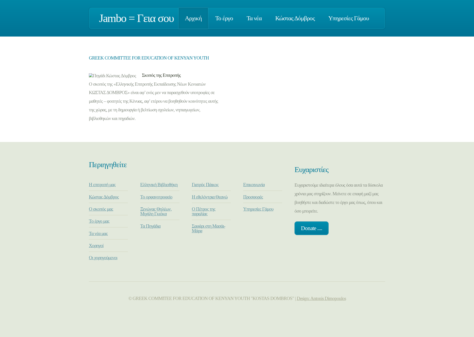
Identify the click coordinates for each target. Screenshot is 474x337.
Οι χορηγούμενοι (103, 257)
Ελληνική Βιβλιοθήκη (159, 184)
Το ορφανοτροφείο (156, 196)
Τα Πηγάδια (150, 226)
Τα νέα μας (98, 233)
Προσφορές (253, 196)
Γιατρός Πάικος (205, 184)
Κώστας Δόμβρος (295, 18)
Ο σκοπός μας (101, 209)
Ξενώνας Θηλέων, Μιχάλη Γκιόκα (156, 211)
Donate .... (311, 228)
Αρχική (193, 18)
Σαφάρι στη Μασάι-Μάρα (208, 228)
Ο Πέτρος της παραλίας (203, 211)
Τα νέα (254, 18)
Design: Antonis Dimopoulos (321, 298)
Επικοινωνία (254, 184)
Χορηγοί (96, 245)
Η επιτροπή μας (102, 184)
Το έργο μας (99, 221)
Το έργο (224, 18)
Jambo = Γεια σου (136, 18)
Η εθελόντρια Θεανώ (210, 196)
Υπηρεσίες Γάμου (348, 18)
